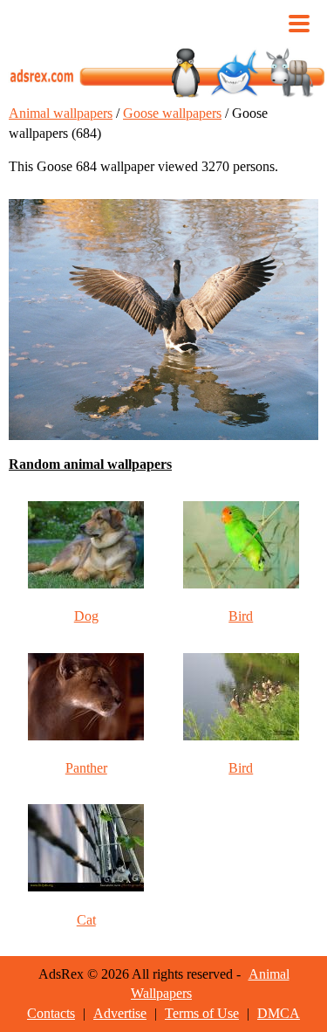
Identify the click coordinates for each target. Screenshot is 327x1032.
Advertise (119, 1013)
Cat (86, 919)
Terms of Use (202, 1013)
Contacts (51, 1013)
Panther (86, 767)
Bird (240, 616)
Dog (86, 616)
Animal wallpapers (60, 113)
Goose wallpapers (172, 113)
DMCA (278, 1013)
